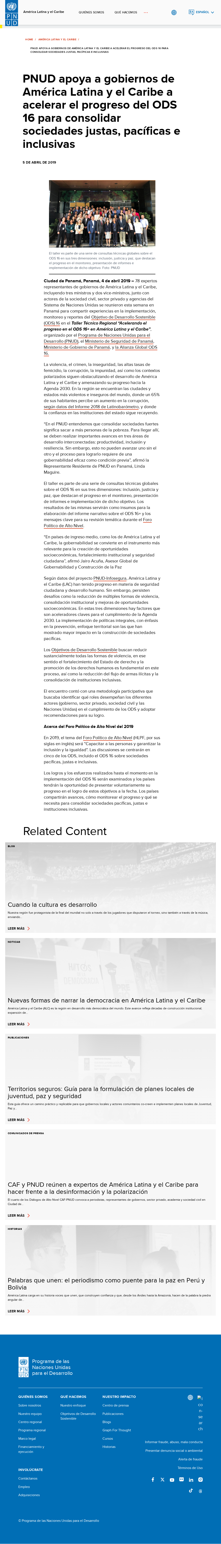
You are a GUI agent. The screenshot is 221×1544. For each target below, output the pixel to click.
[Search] (200, 1414)
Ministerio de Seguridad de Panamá (119, 341)
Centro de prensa (116, 1405)
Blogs (107, 1422)
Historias (109, 1446)
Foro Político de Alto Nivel (107, 737)
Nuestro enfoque (73, 1405)
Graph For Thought (117, 1430)
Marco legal (27, 1438)
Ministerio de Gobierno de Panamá (77, 347)
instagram (200, 1479)
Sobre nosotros (29, 1405)
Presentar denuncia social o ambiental (174, 1450)
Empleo (24, 1487)
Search (182, 12)
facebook (153, 1479)
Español (202, 12)
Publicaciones (113, 1413)
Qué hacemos (126, 12)
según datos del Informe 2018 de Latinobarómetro (91, 406)
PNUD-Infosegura (109, 578)
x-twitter (162, 1479)
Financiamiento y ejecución (31, 1449)
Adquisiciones (29, 1495)
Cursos (108, 1438)
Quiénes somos (91, 12)
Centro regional (30, 1422)
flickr (181, 1479)
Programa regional (32, 1430)
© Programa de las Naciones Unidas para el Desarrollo (58, 1520)
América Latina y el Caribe (43, 12)
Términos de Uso (190, 1467)
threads (200, 1491)
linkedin (191, 1479)
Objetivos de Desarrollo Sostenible (84, 649)
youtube (172, 1479)
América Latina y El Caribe (57, 39)
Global (174, 12)
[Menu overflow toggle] (145, 12)
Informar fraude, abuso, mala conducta (174, 1441)
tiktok (191, 1491)
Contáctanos (27, 1478)
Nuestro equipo (30, 1413)
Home (29, 39)
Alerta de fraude (190, 1459)
